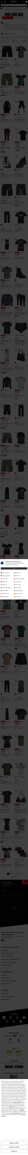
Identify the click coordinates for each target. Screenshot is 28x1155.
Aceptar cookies (14, 1143)
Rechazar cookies (14, 1147)
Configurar (14, 1151)
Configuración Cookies (16, 1113)
